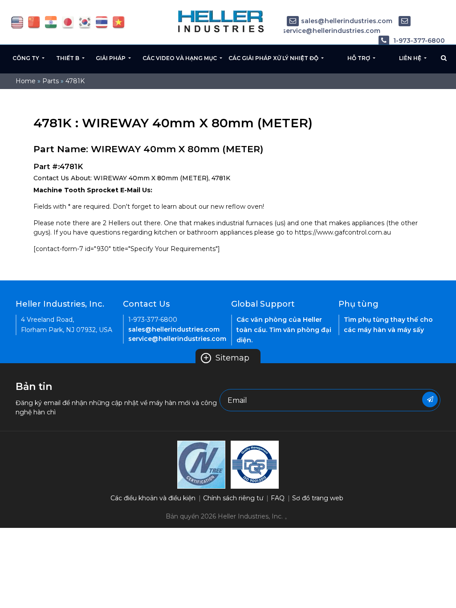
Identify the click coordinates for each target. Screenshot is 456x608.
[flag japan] (68, 22)
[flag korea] (85, 22)
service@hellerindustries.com (177, 339)
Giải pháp (111, 58)
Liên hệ (411, 58)
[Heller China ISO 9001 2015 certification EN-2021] (254, 464)
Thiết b (68, 58)
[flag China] (34, 22)
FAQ (278, 498)
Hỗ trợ (359, 58)
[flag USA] (17, 22)
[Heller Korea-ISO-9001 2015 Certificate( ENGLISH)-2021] (201, 464)
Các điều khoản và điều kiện (152, 498)
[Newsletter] (430, 399)
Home (26, 81)
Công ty (26, 58)
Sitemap (226, 358)
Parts (50, 81)
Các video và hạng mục (180, 58)
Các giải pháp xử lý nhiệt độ (274, 58)
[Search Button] (443, 58)
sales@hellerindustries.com (346, 21)
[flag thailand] (102, 22)
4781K (75, 81)
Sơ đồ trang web (317, 498)
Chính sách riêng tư (233, 498)
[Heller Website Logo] (221, 21)
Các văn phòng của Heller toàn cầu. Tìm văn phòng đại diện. (283, 330)
